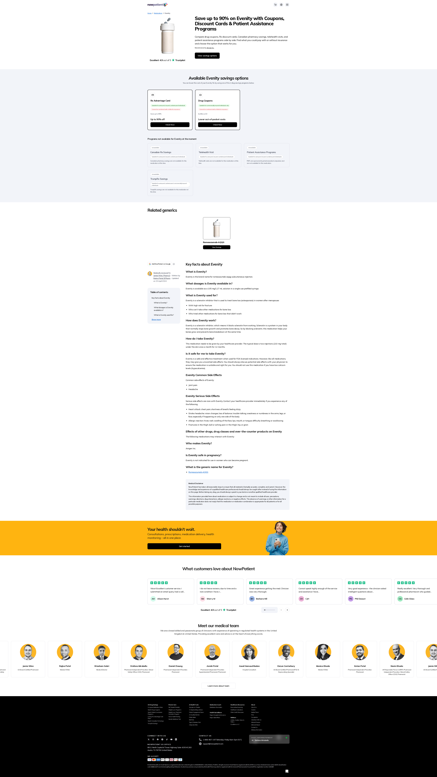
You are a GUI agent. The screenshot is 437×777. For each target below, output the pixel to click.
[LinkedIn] (176, 739)
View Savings (216, 247)
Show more (156, 319)
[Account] (281, 4)
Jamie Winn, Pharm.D (161, 275)
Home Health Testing (174, 716)
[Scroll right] (287, 610)
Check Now (169, 125)
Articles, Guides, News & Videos (237, 721)
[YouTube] (171, 739)
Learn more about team (218, 686)
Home (149, 13)
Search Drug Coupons (154, 710)
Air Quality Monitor (194, 715)
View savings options (207, 55)
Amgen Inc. (210, 48)
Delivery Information (256, 730)
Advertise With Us (256, 720)
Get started (184, 546)
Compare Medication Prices (155, 707)
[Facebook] (158, 739)
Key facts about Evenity (161, 298)
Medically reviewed (160, 273)
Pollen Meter (192, 717)
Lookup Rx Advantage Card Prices (155, 717)
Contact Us (254, 727)
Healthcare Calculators (236, 710)
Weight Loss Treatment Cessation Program (174, 713)
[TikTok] (167, 739)
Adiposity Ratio (193, 725)
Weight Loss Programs (174, 710)
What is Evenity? (160, 303)
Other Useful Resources (237, 712)
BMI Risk (191, 720)
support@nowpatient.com (213, 744)
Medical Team (255, 712)
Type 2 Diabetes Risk (195, 722)
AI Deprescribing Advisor (196, 710)
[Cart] (275, 4)
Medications (158, 13)
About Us (254, 707)
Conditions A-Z (234, 724)
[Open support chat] (287, 771)
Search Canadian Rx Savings (156, 721)
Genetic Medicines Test (174, 719)
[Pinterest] (162, 739)
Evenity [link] (167, 13)
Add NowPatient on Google (161, 264)
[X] (149, 739)
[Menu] (287, 4)
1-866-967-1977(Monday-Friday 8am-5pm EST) (222, 740)
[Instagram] (153, 739)
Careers (253, 710)
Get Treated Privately (174, 707)
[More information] (174, 264)
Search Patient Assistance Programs (155, 713)
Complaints (254, 717)
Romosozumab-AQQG (198, 472)
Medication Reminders (216, 707)
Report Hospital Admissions (218, 715)
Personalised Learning (236, 707)
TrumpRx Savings (153, 723)
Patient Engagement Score (196, 712)
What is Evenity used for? (164, 315)
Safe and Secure (255, 725)
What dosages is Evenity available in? (163, 308)
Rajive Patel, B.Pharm (161, 278)
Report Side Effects (215, 717)
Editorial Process (255, 722)
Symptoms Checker (194, 707)
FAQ (252, 715)
